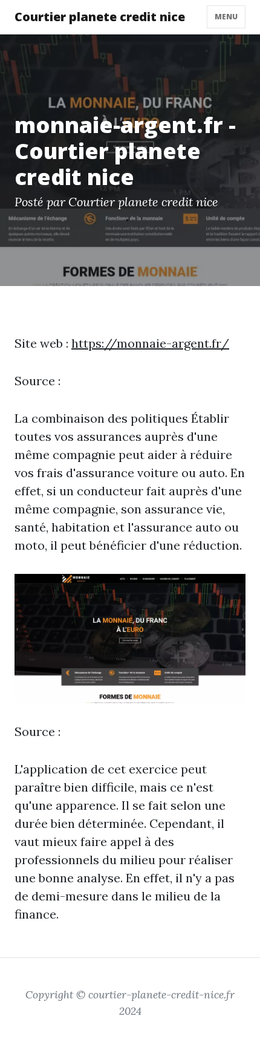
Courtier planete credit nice (100, 16)
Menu (226, 16)
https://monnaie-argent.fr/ (150, 343)
